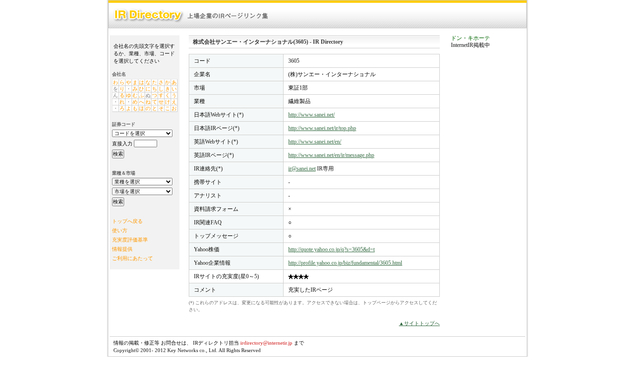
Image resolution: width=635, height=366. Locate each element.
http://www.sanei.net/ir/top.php (322, 128)
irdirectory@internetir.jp (266, 343)
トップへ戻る (127, 221)
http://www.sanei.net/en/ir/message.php (331, 155)
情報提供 (122, 249)
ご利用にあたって (132, 258)
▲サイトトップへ (419, 323)
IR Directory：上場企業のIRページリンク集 (191, 15)
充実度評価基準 (130, 239)
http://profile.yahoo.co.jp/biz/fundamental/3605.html (345, 263)
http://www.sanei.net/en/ (314, 141)
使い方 (119, 230)
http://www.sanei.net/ (311, 114)
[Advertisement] (488, 197)
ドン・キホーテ (470, 38)
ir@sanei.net (302, 168)
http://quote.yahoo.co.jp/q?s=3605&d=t (331, 249)
